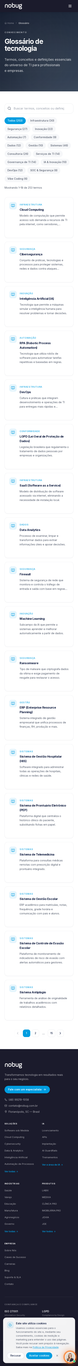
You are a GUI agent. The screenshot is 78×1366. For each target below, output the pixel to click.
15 (51, 1033)
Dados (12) (14, 145)
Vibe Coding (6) (17, 178)
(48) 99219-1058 (19, 1099)
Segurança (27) (17, 128)
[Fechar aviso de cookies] (57, 1355)
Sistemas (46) (59, 145)
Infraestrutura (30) (42, 120)
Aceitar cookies (39, 1355)
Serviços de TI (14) (48, 153)
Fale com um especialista (25, 1089)
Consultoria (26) (17, 153)
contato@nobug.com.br (23, 1105)
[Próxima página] (60, 1033)
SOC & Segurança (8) (44, 170)
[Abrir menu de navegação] (70, 6)
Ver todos (47, 1231)
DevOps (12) (15, 170)
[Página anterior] (17, 1033)
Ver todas (10, 1171)
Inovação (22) (44, 128)
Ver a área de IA (51, 1164)
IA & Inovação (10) (55, 162)
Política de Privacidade (46, 1347)
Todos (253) (15, 120)
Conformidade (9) (45, 137)
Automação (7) (16, 137)
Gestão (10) (35, 145)
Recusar (15, 1355)
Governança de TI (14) (21, 162)
